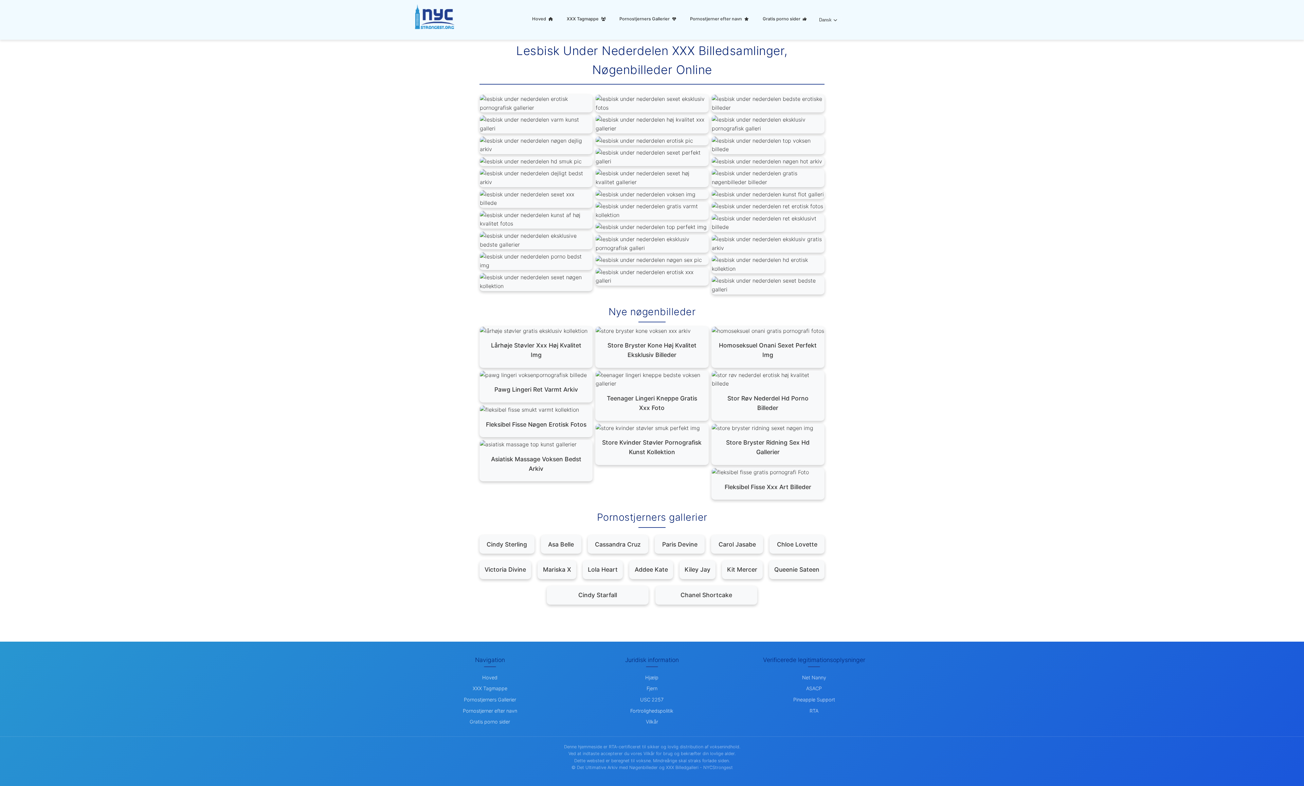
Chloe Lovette (797, 544)
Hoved (539, 18)
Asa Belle (561, 544)
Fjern (652, 688)
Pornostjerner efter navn (716, 18)
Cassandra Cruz (618, 544)
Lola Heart (603, 569)
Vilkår (652, 722)
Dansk (825, 19)
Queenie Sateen (796, 569)
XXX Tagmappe (583, 18)
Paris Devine (680, 544)
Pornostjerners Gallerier (645, 18)
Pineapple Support (814, 699)
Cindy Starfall (597, 595)
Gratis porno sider (782, 18)
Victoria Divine (505, 569)
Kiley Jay (697, 569)
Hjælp (651, 677)
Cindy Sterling (507, 544)
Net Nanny (814, 677)
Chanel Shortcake (706, 595)
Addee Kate (651, 569)
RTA (814, 711)
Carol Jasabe (737, 544)
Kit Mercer (742, 569)
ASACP (814, 688)
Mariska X (557, 569)
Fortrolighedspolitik (651, 711)
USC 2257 (652, 699)
